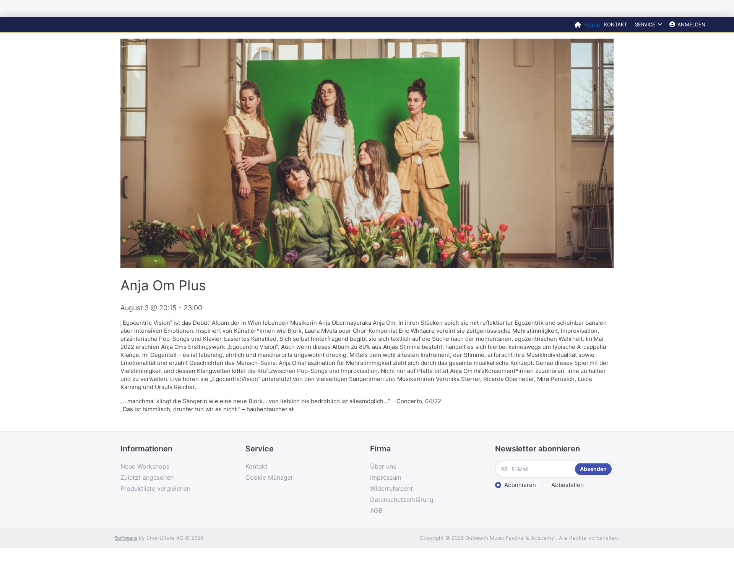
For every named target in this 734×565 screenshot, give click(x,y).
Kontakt (615, 24)
